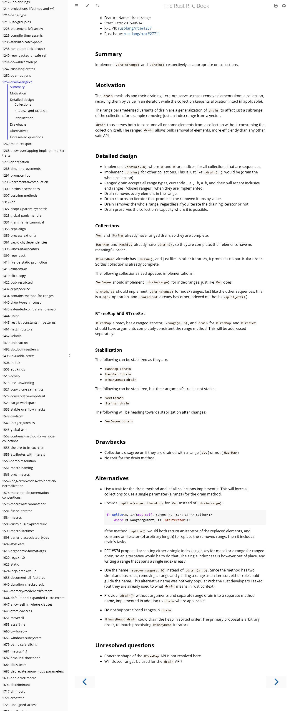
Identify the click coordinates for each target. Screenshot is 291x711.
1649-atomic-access (17, 611)
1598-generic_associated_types (25, 537)
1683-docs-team (14, 665)
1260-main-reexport (17, 144)
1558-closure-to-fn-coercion (23, 447)
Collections (23, 104)
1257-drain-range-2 (17, 82)
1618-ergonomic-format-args (24, 551)
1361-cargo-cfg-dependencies (25, 242)
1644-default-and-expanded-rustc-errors (33, 598)
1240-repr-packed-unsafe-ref (24, 55)
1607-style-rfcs (13, 544)
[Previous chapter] (85, 682)
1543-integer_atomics (18, 423)
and (31, 111)
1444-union (11, 316)
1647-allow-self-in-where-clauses (27, 604)
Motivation (18, 93)
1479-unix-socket (15, 342)
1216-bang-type (14, 15)
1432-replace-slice (16, 289)
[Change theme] (87, 5)
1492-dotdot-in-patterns (20, 349)
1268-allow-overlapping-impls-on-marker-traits (34, 152)
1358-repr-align (14, 229)
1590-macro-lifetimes (18, 531)
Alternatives (19, 131)
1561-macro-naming (17, 468)
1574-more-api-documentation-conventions (26, 495)
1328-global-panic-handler (22, 215)
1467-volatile (12, 336)
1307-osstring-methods (20, 195)
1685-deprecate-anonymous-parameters (33, 671)
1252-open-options (16, 75)
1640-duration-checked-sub (23, 584)
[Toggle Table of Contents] (76, 5)
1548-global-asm (15, 429)
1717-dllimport (13, 691)
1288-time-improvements (21, 168)
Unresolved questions (26, 137)
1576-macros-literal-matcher (24, 504)
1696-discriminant (16, 685)
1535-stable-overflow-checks (23, 409)
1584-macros (12, 517)
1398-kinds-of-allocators (20, 249)
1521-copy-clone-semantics (23, 389)
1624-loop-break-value (19, 571)
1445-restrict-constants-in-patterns (29, 322)
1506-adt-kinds (13, 369)
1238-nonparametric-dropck (23, 48)
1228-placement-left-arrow (22, 28)
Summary (17, 87)
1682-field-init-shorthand (21, 658)
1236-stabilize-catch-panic (22, 42)
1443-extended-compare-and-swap (29, 309)
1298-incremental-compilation (25, 182)
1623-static (10, 564)
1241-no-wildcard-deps (20, 62)
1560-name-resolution (19, 461)
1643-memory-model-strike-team (27, 591)
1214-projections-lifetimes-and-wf (28, 8)
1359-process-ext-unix (19, 235)
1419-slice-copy (14, 276)
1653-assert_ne (13, 624)
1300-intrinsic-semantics (21, 189)
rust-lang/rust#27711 (142, 33)
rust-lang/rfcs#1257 (135, 28)
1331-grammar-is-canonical (23, 222)
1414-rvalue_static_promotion (24, 262)
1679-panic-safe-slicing (20, 644)
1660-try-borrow (14, 631)
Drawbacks (18, 124)
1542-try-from (12, 416)
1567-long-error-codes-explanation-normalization (29, 483)
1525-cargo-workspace (19, 403)
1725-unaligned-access (19, 705)
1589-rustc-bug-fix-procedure (24, 524)
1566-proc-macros (16, 474)
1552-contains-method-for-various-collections (28, 438)
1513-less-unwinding (18, 383)
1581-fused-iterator (17, 511)
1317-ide (8, 202)
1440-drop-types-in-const (21, 302)
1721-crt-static (13, 698)
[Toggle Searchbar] (97, 5)
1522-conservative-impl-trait (23, 396)
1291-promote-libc (16, 175)
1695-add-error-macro (19, 678)
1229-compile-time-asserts (22, 35)
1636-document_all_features (23, 577)
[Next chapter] (276, 682)
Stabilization (24, 118)
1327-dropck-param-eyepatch (24, 209)
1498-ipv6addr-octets (18, 356)
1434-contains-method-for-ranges (28, 296)
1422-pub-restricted (17, 282)
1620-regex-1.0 (13, 557)
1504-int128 (11, 363)
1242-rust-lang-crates (18, 69)
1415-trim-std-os (15, 269)
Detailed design (22, 99)
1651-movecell (13, 618)
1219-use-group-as (16, 22)
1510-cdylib (11, 376)
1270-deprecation (15, 162)
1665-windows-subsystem (22, 638)
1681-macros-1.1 (15, 651)
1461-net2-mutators (17, 329)
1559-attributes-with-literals (23, 454)
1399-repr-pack (13, 255)
